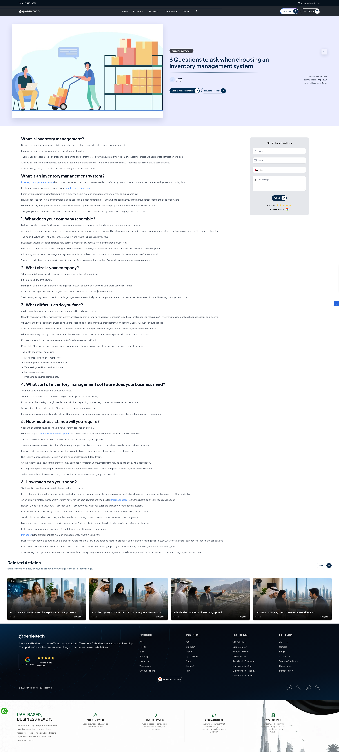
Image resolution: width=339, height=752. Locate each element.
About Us (283, 642)
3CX (188, 642)
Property (143, 656)
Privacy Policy (286, 670)
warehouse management (77, 188)
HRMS (142, 646)
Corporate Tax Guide (243, 675)
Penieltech (26, 534)
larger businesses (118, 499)
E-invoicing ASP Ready (244, 670)
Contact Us (284, 656)
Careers (283, 646)
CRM (141, 642)
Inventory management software (37, 182)
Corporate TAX (240, 646)
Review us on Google (172, 679)
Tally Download (240, 656)
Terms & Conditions (288, 661)
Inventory (144, 661)
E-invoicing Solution (242, 666)
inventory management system (54, 433)
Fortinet (190, 666)
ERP (141, 651)
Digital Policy (285, 666)
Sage (188, 661)
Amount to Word (241, 651)
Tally (188, 670)
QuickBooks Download (244, 661)
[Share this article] (324, 51)
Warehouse (145, 666)
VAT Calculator (240, 642)
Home (125, 11)
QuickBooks (192, 656)
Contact (186, 11)
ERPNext (190, 646)
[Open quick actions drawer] (336, 303)
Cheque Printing (147, 670)
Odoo (189, 651)
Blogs (282, 651)
